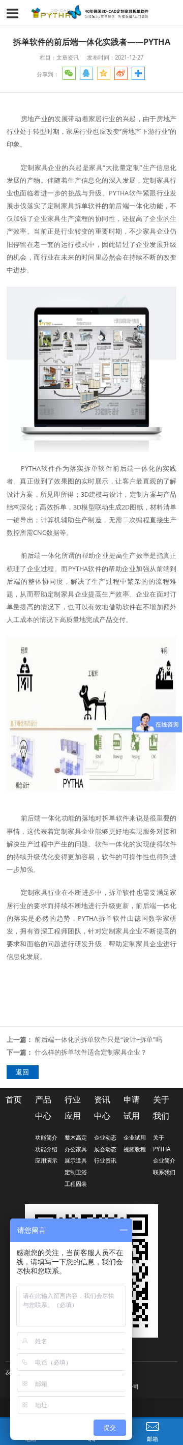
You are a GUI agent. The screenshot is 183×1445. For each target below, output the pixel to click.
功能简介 (46, 1137)
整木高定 (76, 1137)
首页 (14, 1099)
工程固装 (76, 1183)
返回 (22, 1072)
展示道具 (76, 1160)
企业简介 (164, 1160)
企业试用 (135, 1137)
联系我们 (164, 1172)
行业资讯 (105, 1160)
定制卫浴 (76, 1172)
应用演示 (46, 1160)
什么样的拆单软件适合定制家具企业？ (91, 1052)
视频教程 (135, 1149)
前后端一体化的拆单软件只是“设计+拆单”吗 (98, 1039)
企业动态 (105, 1137)
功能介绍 (46, 1149)
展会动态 (105, 1149)
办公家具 (76, 1149)
